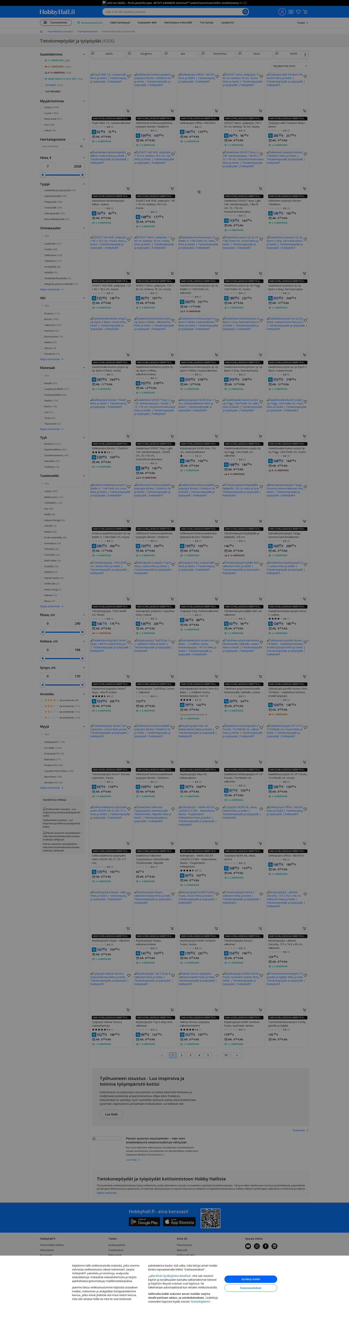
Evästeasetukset (250, 1288)
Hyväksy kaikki (250, 1279)
